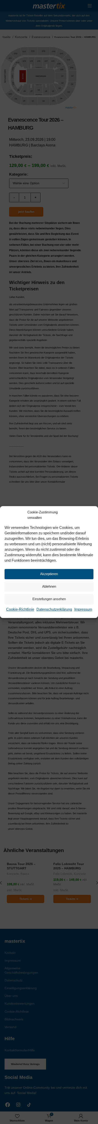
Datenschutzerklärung (54, 609)
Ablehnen (49, 586)
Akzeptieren (49, 574)
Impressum (83, 609)
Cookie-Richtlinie (20, 609)
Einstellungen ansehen (49, 599)
